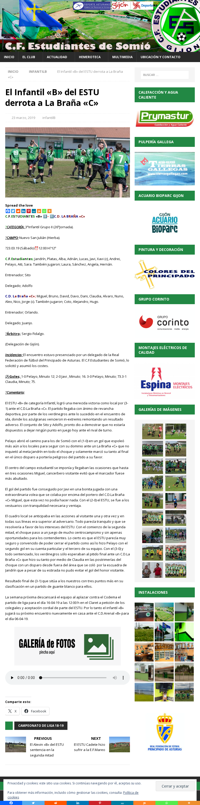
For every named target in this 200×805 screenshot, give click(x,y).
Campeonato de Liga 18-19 (41, 725)
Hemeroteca (90, 57)
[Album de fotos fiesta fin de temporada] (152, 570)
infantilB (48, 117)
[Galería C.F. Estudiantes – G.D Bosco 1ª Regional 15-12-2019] (152, 448)
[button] (144, 612)
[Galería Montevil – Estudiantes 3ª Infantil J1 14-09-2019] (175, 553)
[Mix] (39, 211)
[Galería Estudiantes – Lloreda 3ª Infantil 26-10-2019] (175, 466)
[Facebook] (8, 211)
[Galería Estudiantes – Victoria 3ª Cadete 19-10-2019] (175, 483)
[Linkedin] (23, 211)
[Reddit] (18, 211)
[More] (49, 211)
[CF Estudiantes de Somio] (100, 48)
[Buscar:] (165, 74)
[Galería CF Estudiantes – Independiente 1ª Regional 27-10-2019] (152, 466)
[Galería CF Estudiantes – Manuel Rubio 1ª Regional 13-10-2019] (175, 518)
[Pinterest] (29, 211)
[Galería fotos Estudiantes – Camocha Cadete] (152, 431)
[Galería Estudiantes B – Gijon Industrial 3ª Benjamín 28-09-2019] (175, 535)
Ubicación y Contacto (160, 57)
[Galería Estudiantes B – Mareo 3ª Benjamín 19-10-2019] (175, 501)
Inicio (9, 57)
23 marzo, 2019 (23, 117)
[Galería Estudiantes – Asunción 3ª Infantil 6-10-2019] (152, 518)
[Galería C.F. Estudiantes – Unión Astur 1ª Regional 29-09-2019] (152, 535)
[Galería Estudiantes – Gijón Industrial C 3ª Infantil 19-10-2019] (152, 501)
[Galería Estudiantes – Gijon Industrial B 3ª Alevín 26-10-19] (152, 483)
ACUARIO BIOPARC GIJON (161, 195)
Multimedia (122, 57)
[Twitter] (13, 211)
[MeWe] (34, 211)
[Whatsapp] (44, 211)
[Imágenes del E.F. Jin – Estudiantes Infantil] (175, 431)
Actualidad (57, 57)
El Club (28, 57)
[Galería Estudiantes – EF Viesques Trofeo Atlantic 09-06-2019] (175, 570)
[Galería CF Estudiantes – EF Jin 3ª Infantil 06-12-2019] (175, 448)
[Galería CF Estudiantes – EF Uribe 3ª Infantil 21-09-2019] (152, 553)
